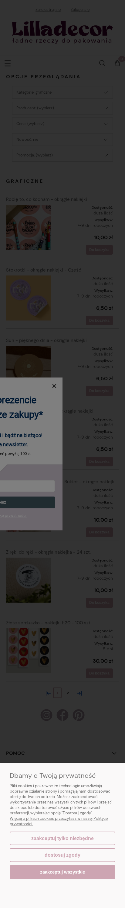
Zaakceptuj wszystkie (62, 871)
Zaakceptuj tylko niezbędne (62, 838)
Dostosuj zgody (62, 855)
